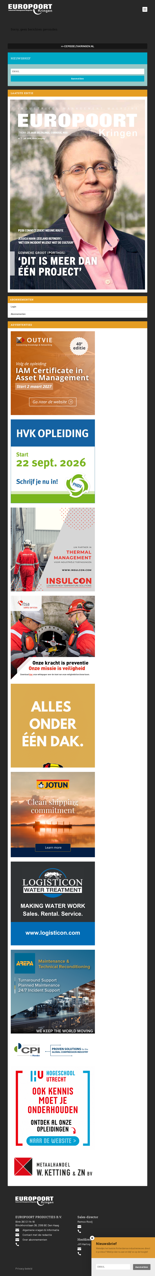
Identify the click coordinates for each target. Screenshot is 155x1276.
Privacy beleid (23, 1268)
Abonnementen (18, 314)
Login (13, 306)
